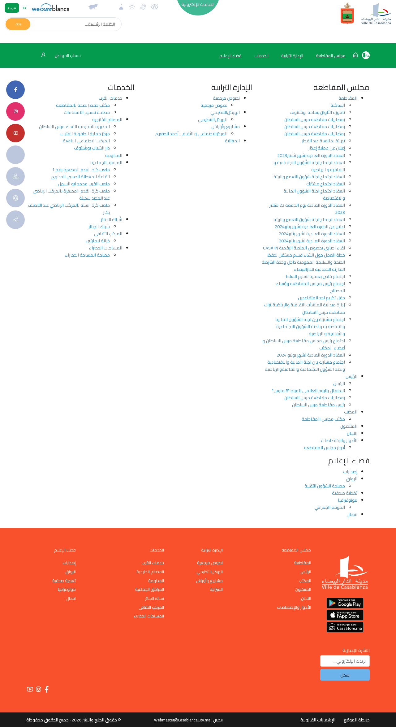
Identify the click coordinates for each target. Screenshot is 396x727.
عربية (12, 8)
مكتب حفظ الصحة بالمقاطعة (83, 105)
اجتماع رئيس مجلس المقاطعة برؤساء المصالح (310, 287)
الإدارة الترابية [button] (292, 56)
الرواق (351, 478)
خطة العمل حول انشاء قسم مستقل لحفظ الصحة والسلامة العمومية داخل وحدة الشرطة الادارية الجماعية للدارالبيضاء (303, 262)
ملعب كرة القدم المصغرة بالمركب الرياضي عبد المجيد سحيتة (71, 194)
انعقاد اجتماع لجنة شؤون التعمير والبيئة (309, 176)
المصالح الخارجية (107, 119)
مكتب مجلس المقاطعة (323, 419)
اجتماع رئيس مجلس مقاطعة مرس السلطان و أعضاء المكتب (304, 344)
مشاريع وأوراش (225, 126)
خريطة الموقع (357, 720)
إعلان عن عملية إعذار (326, 148)
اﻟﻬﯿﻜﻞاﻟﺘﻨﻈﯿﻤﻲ (225, 112)
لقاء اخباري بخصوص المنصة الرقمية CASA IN (304, 248)
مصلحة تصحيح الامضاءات (87, 112)
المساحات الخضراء (105, 248)
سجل (345, 675)
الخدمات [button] (261, 56)
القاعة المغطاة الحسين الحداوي (80, 176)
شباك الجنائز (111, 219)
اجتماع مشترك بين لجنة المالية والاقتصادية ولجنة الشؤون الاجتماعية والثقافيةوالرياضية (305, 365)
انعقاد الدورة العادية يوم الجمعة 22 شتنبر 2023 (307, 208)
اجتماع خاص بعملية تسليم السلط (315, 276)
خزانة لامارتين (98, 240)
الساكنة (337, 105)
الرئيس (351, 376)
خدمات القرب (110, 98)
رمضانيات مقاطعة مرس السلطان (314, 119)
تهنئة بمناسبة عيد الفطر (323, 140)
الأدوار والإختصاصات (339, 440)
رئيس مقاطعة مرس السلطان (318, 404)
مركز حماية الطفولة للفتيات (85, 133)
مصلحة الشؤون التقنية (324, 486)
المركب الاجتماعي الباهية (86, 140)
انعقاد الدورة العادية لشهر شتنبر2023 (311, 155)
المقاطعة (347, 98)
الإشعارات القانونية (317, 720)
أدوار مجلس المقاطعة (324, 447)
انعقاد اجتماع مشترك (325, 184)
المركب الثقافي (108, 233)
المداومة (113, 155)
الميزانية (232, 140)
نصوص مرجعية (226, 98)
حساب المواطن (67, 55)
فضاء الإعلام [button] (230, 56)
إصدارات (350, 471)
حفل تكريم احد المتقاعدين (321, 297)
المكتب (350, 412)
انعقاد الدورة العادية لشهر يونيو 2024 (311, 355)
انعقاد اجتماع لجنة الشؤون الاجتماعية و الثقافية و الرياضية (309, 166)
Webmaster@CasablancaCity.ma (182, 720)
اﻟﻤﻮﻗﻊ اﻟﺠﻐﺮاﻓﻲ (329, 507)
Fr (24, 8)
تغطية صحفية (344, 493)
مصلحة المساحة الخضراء (87, 255)
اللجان (352, 433)
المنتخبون (348, 426)
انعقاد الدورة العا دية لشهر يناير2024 (312, 233)
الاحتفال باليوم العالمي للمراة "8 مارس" (308, 390)
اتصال (351, 514)
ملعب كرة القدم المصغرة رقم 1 (81, 169)
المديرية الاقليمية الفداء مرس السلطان (74, 126)
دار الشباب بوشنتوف (92, 148)
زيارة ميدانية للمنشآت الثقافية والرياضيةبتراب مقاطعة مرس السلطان (304, 308)
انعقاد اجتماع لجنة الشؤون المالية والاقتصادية (314, 194)
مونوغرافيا (347, 500)
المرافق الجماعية (106, 162)
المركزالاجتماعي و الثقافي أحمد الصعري (191, 133)
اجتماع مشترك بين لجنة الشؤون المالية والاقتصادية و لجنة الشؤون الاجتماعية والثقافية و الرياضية (310, 326)
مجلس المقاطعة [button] (331, 56)
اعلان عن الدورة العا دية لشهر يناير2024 (310, 226)
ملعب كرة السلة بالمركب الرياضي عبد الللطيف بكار (69, 208)
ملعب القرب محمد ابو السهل (84, 184)
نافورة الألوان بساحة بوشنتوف (317, 112)
